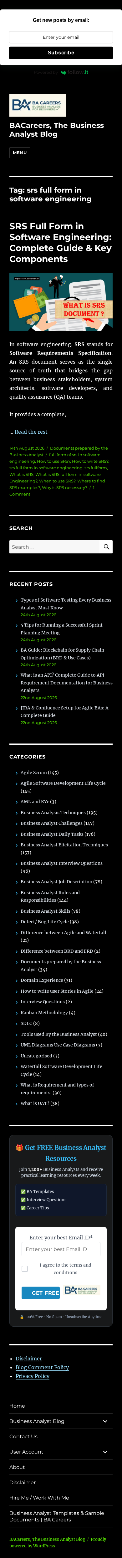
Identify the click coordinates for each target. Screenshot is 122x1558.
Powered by (46, 72)
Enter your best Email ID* (61, 1237)
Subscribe (61, 52)
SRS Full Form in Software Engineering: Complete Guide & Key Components (60, 242)
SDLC (26, 1023)
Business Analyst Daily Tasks (52, 834)
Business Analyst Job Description (56, 882)
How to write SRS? (90, 461)
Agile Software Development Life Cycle (63, 783)
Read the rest (31, 432)
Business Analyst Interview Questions (62, 863)
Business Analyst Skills (45, 911)
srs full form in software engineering (46, 467)
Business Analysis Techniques (53, 812)
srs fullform (95, 467)
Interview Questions (43, 1002)
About (17, 1467)
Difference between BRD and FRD (57, 951)
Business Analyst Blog (36, 1421)
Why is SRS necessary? (64, 487)
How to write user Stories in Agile (57, 991)
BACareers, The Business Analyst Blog (56, 130)
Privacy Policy (32, 1376)
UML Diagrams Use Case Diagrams (58, 1045)
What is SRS (21, 474)
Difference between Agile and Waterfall (63, 932)
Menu (20, 152)
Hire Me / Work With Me (39, 1498)
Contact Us (23, 1437)
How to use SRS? (53, 461)
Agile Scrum (34, 772)
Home (17, 1406)
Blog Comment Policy (42, 1367)
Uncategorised (36, 1056)
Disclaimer (29, 1358)
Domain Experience (42, 980)
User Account (26, 1452)
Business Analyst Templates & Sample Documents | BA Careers (56, 1516)
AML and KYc (35, 801)
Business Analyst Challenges (52, 823)
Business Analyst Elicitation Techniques (64, 845)
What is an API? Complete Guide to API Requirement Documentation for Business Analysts (67, 682)
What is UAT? (35, 1103)
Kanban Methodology (44, 1013)
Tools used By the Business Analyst (59, 1034)
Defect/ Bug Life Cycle (45, 922)
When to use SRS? (57, 480)
